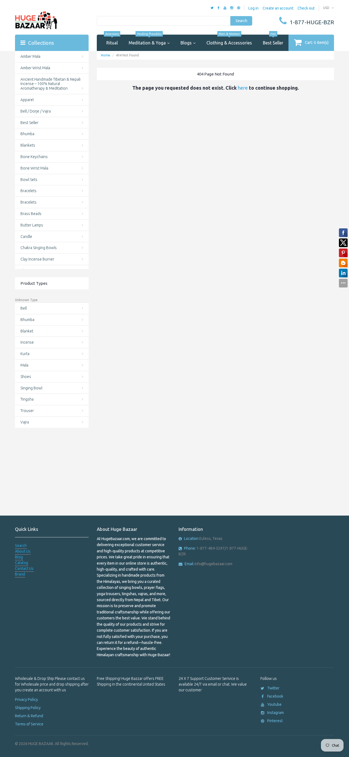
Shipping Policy (28, 707)
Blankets (27, 145)
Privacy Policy (26, 699)
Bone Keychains (34, 157)
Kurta (24, 354)
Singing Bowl (31, 388)
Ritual (112, 40)
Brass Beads (30, 213)
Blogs (186, 42)
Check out (306, 8)
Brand (20, 574)
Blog (19, 557)
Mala (24, 365)
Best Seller (273, 40)
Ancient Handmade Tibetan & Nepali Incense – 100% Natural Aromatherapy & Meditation (50, 84)
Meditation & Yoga (147, 40)
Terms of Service (29, 724)
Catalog (21, 563)
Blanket (26, 331)
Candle (26, 236)
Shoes (25, 376)
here (243, 87)
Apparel (27, 100)
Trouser (27, 410)
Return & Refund (29, 716)
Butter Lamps (31, 225)
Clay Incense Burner (37, 259)
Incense (27, 342)
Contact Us (24, 568)
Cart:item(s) (317, 42)
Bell (23, 308)
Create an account (278, 8)
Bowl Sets (28, 179)
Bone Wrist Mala (34, 168)
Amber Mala (30, 56)
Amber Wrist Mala (35, 68)
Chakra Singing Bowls (38, 248)
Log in (253, 8)
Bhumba (27, 134)
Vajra (24, 422)
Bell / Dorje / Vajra (35, 111)
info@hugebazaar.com (208, 564)
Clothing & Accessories (229, 40)
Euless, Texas (203, 538)
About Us (23, 551)
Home (105, 55)
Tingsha (27, 399)
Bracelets (28, 191)
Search (241, 21)
